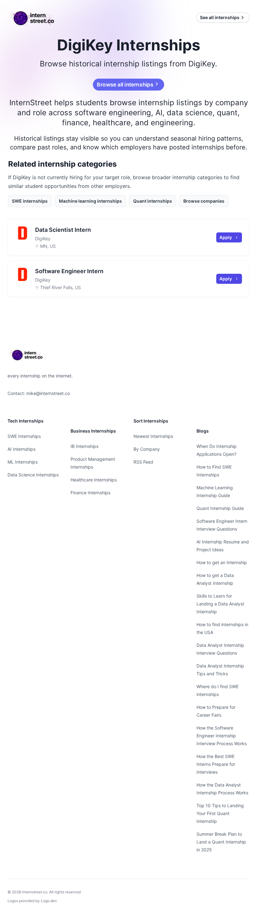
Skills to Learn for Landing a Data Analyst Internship (220, 603)
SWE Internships (24, 436)
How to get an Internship (222, 562)
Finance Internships (90, 492)
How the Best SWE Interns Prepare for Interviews (216, 764)
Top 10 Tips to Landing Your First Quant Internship (220, 813)
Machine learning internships (90, 201)
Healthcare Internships (94, 479)
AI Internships (21, 449)
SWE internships (30, 201)
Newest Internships (153, 436)
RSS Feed (143, 462)
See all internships (219, 17)
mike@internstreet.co (48, 393)
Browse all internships (125, 84)
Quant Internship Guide (220, 508)
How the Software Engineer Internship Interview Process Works (222, 735)
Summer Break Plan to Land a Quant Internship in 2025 (221, 841)
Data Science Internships (33, 474)
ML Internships (23, 462)
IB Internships (84, 446)
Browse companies (203, 201)
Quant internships (152, 201)
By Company (147, 449)
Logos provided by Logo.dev (32, 900)
